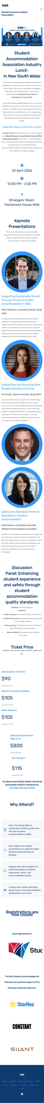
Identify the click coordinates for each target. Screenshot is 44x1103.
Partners (23, 1085)
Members (13, 1085)
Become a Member (26, 1081)
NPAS (37, 1081)
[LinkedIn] (22, 1094)
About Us (12, 1081)
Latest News (34, 1085)
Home (4, 1081)
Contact (22, 1089)
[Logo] (5, 5)
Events (5, 1085)
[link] (22, 1074)
